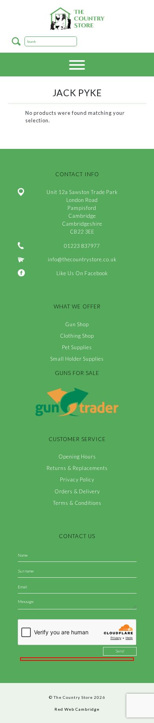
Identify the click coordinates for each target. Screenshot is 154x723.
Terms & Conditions (77, 503)
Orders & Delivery (77, 491)
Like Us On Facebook (82, 273)
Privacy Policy (77, 479)
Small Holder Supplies (77, 359)
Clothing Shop (77, 336)
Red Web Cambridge (77, 709)
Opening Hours (77, 456)
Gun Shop (77, 324)
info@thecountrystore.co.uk (82, 259)
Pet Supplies (77, 347)
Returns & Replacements (77, 468)
